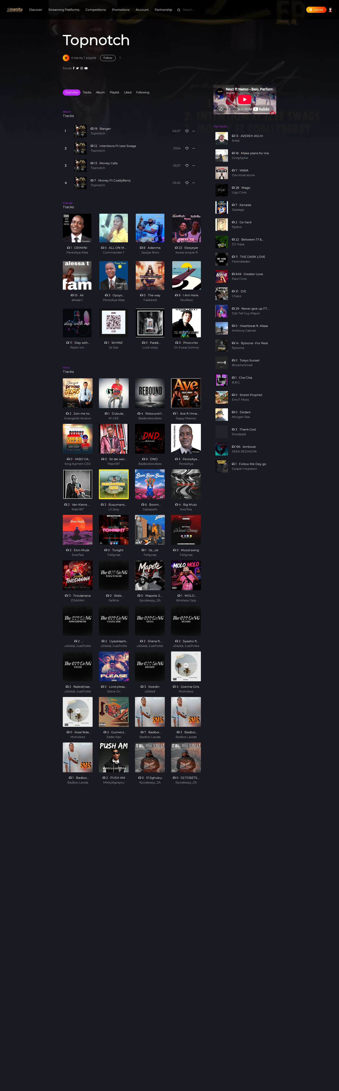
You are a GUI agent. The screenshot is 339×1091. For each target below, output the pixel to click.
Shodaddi (239, 434)
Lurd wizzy (150, 347)
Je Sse (113, 347)
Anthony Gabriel (244, 330)
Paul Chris (239, 279)
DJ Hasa (238, 244)
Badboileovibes (149, 418)
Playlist (114, 92)
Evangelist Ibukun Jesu (77, 418)
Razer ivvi (77, 347)
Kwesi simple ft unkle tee (187, 253)
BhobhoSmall (242, 365)
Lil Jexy (113, 509)
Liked (127, 92)
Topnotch (98, 133)
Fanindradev (241, 261)
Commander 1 (113, 252)
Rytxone (238, 348)
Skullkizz (186, 300)
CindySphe (240, 158)
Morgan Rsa (241, 417)
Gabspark (150, 509)
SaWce (114, 600)
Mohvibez (186, 691)
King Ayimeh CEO (78, 464)
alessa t (77, 300)
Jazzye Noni (150, 252)
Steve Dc (114, 691)
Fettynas (114, 555)
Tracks (87, 92)
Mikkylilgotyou (113, 782)
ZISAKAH (78, 600)
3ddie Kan (113, 737)
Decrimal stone (243, 175)
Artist (236, 140)
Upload (317, 9)
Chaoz (236, 296)
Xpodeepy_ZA (150, 600)
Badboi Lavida (149, 737)
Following (142, 92)
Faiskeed (150, 300)
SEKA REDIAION (244, 451)
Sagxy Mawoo (186, 418)
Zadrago (238, 210)
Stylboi (237, 227)
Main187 (114, 464)
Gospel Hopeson (244, 469)
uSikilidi (150, 691)
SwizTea (186, 509)
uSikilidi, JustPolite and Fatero (77, 646)
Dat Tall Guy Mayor (246, 313)
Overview (71, 92)
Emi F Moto (240, 399)
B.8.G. (236, 382)
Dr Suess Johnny (186, 347)
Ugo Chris (239, 192)
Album (100, 92)
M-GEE (114, 418)
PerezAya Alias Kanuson (77, 253)
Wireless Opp (186, 600)
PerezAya (186, 464)
